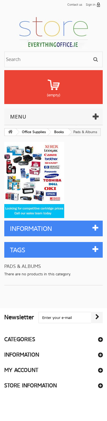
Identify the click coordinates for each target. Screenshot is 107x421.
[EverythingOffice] (53, 32)
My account (21, 370)
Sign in (90, 5)
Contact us (74, 5)
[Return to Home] (10, 132)
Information (31, 228)
